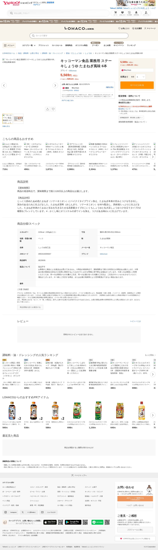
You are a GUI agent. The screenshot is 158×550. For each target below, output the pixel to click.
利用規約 (69, 547)
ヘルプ (153, 8)
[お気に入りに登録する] (53, 109)
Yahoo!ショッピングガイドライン (93, 547)
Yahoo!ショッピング (9, 547)
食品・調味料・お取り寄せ (28, 53)
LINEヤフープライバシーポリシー (29, 547)
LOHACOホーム (8, 53)
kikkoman (103, 254)
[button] (141, 77)
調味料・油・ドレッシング (52, 53)
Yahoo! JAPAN (116, 8)
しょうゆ (88, 53)
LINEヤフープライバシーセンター (53, 547)
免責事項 (77, 547)
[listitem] (16, 487)
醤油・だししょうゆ (74, 53)
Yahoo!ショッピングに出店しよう (136, 8)
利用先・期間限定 (74, 90)
